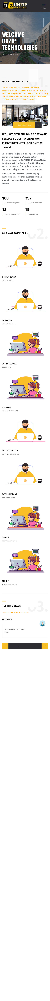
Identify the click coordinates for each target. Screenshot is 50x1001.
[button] (5, 646)
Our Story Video (24, 125)
